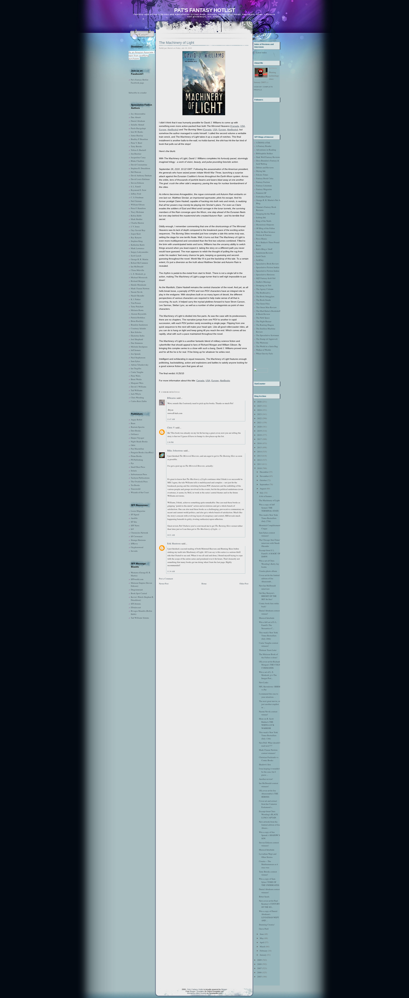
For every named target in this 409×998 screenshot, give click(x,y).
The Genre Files (263, 303)
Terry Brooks (136, 146)
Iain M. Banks (137, 131)
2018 (259, 434)
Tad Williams (136, 390)
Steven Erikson (137, 182)
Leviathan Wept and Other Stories (267, 855)
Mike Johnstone (175, 450)
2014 (259, 451)
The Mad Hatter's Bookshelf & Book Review (268, 313)
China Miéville (137, 270)
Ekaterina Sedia (137, 335)
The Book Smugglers (265, 296)
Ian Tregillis (136, 368)
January (263, 954)
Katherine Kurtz (138, 244)
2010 (259, 468)
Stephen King (137, 241)
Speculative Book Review (267, 263)
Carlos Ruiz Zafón (139, 401)
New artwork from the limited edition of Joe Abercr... (269, 824)
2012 (259, 459)
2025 (259, 405)
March (262, 946)
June (262, 934)
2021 (259, 422)
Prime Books (136, 456)
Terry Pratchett (137, 306)
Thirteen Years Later (267, 650)
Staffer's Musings (263, 281)
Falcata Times (262, 174)
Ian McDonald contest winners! (268, 785)
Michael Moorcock (139, 277)
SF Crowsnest (137, 536)
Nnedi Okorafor (137, 295)
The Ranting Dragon (265, 324)
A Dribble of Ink (263, 142)
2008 (259, 964)
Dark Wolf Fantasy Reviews (268, 157)
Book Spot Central (139, 593)
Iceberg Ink (261, 217)
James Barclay (137, 135)
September (264, 484)
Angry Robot (136, 419)
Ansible (134, 518)
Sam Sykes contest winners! (267, 534)
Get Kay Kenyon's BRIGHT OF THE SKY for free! (268, 596)
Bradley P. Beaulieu (139, 139)
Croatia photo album (268, 571)
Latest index (261, 52)
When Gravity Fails (264, 353)
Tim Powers (136, 303)
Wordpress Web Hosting (196, 993)
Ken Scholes (136, 332)
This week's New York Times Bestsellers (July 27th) (268, 518)
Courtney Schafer (138, 328)
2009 (259, 959)
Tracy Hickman (137, 212)
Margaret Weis (137, 383)
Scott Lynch (136, 255)
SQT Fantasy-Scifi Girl (265, 278)
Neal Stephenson (138, 357)
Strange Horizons (138, 540)
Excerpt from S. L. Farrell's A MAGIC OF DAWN (269, 553)
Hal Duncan (136, 172)
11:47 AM (171, 419)
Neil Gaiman (136, 201)
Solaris (134, 470)
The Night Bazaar (263, 321)
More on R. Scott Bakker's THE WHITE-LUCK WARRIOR (266, 723)
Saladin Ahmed (137, 124)
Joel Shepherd (137, 339)
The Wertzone (262, 342)
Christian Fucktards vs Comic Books (268, 759)
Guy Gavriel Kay (138, 230)
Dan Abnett (136, 117)
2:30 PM (170, 442)
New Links (263, 682)
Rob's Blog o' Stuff (264, 249)
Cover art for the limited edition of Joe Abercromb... (269, 578)
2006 (259, 972)
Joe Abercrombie (138, 113)
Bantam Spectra (137, 426)
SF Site (134, 521)
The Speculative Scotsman (267, 335)
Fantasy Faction (263, 182)
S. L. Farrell (136, 186)
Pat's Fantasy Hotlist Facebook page (139, 81)
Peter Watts (135, 375)
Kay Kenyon (136, 237)
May (262, 938)
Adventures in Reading (266, 149)
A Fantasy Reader (263, 146)
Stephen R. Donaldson (140, 168)
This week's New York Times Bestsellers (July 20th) (268, 635)
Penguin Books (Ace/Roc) (142, 452)
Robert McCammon (139, 262)
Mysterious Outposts (265, 224)
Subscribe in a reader (138, 92)
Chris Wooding (137, 397)
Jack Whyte (136, 393)
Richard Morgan (138, 281)
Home (204, 583)
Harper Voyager (137, 437)
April (262, 942)
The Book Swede (263, 299)
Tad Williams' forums (140, 617)
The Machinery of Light (176, 43)
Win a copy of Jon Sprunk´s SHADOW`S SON (269, 835)
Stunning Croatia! (266, 924)
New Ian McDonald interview (267, 587)
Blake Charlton (137, 160)
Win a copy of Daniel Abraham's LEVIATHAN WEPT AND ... (269, 916)
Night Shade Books (139, 441)
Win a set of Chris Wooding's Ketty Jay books (269, 563)
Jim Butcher (136, 153)
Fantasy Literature (264, 185)
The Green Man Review (266, 307)
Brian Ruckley (137, 321)
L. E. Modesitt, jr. (138, 273)
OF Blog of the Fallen (265, 228)
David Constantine (139, 164)
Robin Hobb (136, 215)
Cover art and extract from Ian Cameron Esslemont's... (268, 804)
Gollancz (135, 434)
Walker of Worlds (263, 349)
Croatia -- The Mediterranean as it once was (268, 864)
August (263, 488)
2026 (259, 401)
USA (242, 126)
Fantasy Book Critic (265, 178)
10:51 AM (171, 535)
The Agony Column (264, 289)
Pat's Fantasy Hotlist (204, 10)
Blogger (224, 989)
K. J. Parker (135, 299)
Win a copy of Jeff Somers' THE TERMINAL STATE (269, 507)
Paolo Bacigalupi (138, 128)
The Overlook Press (139, 481)
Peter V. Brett (136, 142)
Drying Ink (261, 171)
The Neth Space (263, 317)
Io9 (132, 529)
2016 (259, 443)
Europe (162, 129)
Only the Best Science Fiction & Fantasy (265, 234)
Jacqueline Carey (138, 157)
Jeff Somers (136, 350)
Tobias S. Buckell (138, 150)
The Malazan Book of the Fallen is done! (268, 656)
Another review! (266, 779)
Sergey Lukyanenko (139, 251)
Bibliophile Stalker (264, 153)
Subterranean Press (139, 474)
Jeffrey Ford (136, 193)
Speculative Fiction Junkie (267, 267)
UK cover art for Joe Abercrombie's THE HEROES (268, 793)
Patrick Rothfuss (138, 317)
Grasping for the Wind (265, 213)
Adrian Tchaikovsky (139, 364)
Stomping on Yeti (263, 285)
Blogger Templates (197, 991)
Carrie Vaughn (137, 372)
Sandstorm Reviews (264, 252)
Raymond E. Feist (138, 190)
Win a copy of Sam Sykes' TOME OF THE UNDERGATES (269, 882)
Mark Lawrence (137, 248)
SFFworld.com (137, 579)
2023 (259, 414)
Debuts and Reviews (265, 167)
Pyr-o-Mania (261, 238)
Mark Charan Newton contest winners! (268, 751)
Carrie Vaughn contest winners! (268, 644)
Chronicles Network (139, 532)
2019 (259, 430)
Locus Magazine (138, 510)
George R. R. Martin (139, 259)
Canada (235, 126)
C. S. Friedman (137, 197)
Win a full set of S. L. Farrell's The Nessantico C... (268, 625)
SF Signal (135, 514)
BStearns (171, 397)
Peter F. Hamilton (138, 208)
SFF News (135, 525)
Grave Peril (264, 928)
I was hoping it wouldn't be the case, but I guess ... (269, 771)
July (261, 492)
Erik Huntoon (174, 543)
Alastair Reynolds (138, 313)
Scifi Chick (261, 256)
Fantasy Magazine (264, 189)
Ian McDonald (137, 266)
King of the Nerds (263, 220)
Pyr (132, 463)
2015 (259, 447)
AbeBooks (172, 129)
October (263, 480)
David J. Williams (138, 386)
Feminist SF (261, 192)
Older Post (243, 583)
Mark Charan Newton (140, 288)
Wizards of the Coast (140, 492)
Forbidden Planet (263, 196)
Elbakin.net (136, 607)
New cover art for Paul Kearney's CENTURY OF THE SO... (269, 903)
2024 (259, 410)
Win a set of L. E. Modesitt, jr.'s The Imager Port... (268, 675)
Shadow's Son (265, 764)
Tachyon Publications (140, 477)
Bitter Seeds (264, 896)
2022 (259, 418)
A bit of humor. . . (266, 496)
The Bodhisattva (263, 292)
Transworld (135, 488)
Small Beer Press (138, 466)
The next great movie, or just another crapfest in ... (269, 704)
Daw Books (136, 430)
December (264, 471)
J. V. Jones (135, 226)
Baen (133, 423)
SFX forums (136, 603)
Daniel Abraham (138, 120)
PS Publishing (137, 459)
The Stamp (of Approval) (267, 339)
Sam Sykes (135, 361)
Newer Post (164, 583)
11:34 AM (171, 571)
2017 (259, 439)
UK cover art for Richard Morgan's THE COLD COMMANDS (269, 664)
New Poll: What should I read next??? (269, 744)
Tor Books (135, 485)
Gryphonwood (137, 547)
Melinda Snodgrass (139, 346)
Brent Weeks (136, 379)
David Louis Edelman (140, 179)
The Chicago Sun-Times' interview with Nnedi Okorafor (269, 543)
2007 (259, 968)
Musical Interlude (266, 617)
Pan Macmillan (137, 448)
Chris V (171, 427)
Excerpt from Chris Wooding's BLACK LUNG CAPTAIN (268, 814)
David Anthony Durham (141, 175)
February (263, 950)
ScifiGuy (260, 259)
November (264, 476)
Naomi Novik (137, 291)
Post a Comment (166, 578)
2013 (259, 455)
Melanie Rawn (137, 310)
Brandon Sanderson (139, 324)
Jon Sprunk (136, 353)
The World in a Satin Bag (267, 346)
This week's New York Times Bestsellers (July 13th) (268, 735)
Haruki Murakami (138, 284)
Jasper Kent (136, 233)
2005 (259, 976)
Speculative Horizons (265, 274)
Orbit (133, 445)
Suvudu (134, 550)
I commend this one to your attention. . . (268, 695)
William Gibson (138, 204)
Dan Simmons (137, 343)
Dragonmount (137, 589)
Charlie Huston (137, 222)
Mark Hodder (136, 219)
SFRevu (134, 543)
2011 (259, 464)
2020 (259, 426)
